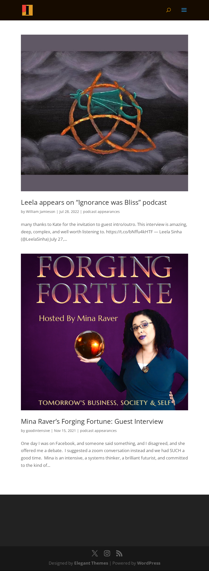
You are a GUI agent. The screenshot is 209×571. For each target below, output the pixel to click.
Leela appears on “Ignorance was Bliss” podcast (94, 202)
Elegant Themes (91, 563)
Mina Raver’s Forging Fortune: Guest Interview (92, 421)
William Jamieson (40, 211)
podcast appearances (101, 211)
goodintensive (38, 430)
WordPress (148, 563)
